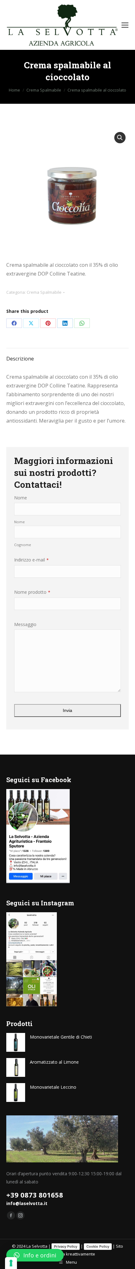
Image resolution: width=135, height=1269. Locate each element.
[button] (120, 137)
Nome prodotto (32, 592)
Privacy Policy (65, 1246)
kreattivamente (80, 1254)
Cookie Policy (97, 1246)
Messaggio (25, 624)
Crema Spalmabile (44, 292)
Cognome (22, 544)
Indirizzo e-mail (31, 560)
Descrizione (20, 358)
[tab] (67, 355)
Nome (20, 498)
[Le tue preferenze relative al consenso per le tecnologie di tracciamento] (11, 1263)
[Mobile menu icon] (125, 25)
